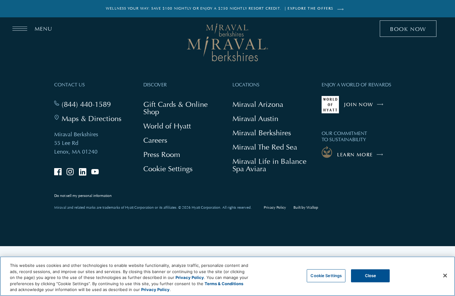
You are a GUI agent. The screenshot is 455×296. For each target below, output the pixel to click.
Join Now (365, 107)
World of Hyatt (167, 126)
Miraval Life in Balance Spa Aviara (269, 165)
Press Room (161, 154)
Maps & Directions (91, 118)
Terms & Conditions (224, 283)
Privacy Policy (275, 207)
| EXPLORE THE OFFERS (309, 8)
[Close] (445, 275)
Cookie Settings (326, 275)
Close (370, 275)
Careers (155, 140)
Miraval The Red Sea (264, 147)
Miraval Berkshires (261, 132)
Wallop (312, 207)
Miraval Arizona (257, 104)
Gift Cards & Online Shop (175, 108)
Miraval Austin (255, 118)
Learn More (355, 155)
